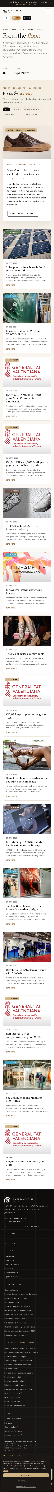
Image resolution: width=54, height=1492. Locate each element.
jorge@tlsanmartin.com (26, 4)
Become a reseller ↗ (13, 1435)
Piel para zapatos (12, 1369)
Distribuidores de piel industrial (17, 1310)
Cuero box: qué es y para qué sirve (19, 1327)
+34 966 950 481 (12, 1221)
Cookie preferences (13, 1431)
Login (27, 18)
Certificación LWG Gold (14, 1318)
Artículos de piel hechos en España (19, 1348)
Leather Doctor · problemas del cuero (20, 1294)
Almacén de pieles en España (17, 1306)
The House (9, 1256)
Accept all (26, 1475)
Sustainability (12, 114)
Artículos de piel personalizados (18, 1360)
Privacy (6, 1471)
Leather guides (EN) (12, 1377)
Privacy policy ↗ (11, 1423)
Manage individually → (26, 1487)
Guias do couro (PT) (13, 1393)
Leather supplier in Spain (15, 1381)
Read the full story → (23, 214)
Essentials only (26, 1481)
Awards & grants (31, 109)
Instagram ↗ (10, 1227)
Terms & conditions (12, 1419)
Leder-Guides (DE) (12, 1401)
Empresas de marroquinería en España (21, 1352)
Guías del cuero (11, 1290)
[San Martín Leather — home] (12, 11)
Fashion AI (8, 1268)
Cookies (43, 1468)
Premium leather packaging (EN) (18, 1389)
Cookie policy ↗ (11, 1427)
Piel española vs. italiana (15, 1323)
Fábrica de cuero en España (16, 1298)
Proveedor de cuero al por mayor (18, 1314)
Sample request (11, 1273)
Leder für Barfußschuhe (14, 1406)
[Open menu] (48, 11)
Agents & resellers (12, 1277)
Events (16, 109)
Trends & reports (11, 1264)
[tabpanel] (27, 605)
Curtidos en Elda (11, 1302)
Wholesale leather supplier (16, 1385)
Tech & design (30, 114)
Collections (9, 1260)
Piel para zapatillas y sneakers (17, 1365)
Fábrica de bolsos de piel (15, 1356)
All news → (9, 1243)
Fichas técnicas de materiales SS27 (19, 1331)
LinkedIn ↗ (23, 1227)
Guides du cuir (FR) (12, 1397)
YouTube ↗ (34, 1227)
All (6, 109)
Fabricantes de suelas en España (18, 1373)
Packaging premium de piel (16, 1335)
